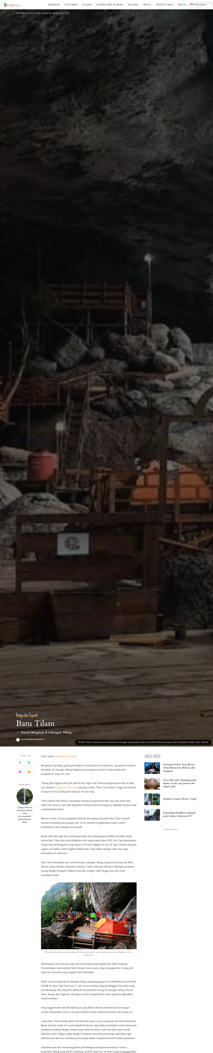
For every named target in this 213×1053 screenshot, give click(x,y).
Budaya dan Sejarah (26, 715)
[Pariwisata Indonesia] (12, 4)
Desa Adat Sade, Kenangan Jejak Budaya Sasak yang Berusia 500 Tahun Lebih (179, 783)
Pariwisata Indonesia (65, 756)
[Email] (29, 771)
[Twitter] (29, 762)
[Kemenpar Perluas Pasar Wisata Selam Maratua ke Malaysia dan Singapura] (152, 768)
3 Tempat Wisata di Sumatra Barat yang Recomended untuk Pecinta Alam (25, 814)
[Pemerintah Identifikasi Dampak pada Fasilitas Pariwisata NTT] (152, 815)
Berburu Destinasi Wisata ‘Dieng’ (180, 798)
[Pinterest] (20, 771)
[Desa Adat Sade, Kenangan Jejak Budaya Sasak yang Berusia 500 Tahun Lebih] (152, 784)
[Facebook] (20, 762)
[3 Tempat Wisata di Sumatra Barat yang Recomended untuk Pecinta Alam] (25, 796)
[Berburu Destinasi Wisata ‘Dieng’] (152, 799)
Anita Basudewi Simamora (32, 739)
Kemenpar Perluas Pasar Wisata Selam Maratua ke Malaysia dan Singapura (179, 768)
